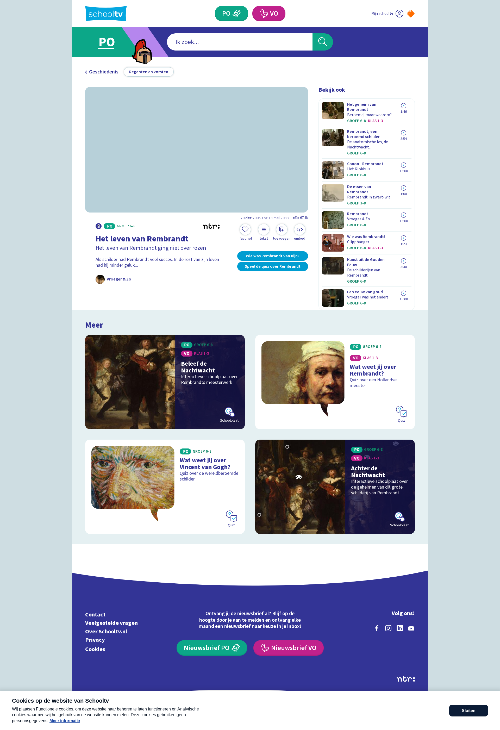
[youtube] (411, 628)
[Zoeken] (322, 42)
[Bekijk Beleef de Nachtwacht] (165, 382)
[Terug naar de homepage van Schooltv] (106, 14)
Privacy (95, 640)
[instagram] (388, 628)
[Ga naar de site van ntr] (406, 679)
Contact (95, 614)
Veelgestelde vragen (111, 623)
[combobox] (239, 42)
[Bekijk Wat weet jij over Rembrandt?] (335, 382)
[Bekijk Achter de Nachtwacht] (335, 487)
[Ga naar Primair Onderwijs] (111, 42)
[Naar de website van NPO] (411, 13)
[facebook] (377, 628)
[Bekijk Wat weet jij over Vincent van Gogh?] (165, 487)
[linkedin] (399, 628)
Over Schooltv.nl (106, 631)
